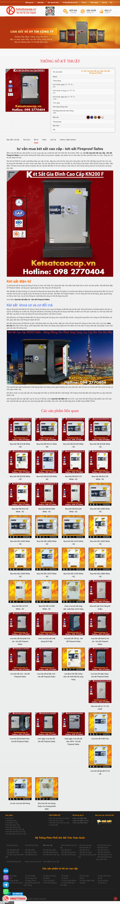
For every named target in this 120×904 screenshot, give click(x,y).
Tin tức (84, 2)
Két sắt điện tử (85, 847)
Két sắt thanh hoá (104, 845)
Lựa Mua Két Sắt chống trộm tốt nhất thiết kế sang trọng (73, 676)
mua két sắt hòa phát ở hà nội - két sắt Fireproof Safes (20, 641)
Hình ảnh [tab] (26, 139)
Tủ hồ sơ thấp (30, 876)
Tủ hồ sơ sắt (84, 876)
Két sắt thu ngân (86, 852)
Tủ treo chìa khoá (104, 876)
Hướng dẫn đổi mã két (70, 2)
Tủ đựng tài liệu (12, 880)
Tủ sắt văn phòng (49, 876)
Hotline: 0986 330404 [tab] (68, 139)
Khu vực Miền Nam (81, 823)
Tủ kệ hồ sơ (102, 883)
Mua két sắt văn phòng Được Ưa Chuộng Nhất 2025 (47, 806)
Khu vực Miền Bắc (80, 818)
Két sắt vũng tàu (86, 845)
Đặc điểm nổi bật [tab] (13, 139)
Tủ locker (64, 878)
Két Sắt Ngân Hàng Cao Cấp (16, 834)
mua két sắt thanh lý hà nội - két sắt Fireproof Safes (100, 641)
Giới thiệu (40, 2)
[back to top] (115, 899)
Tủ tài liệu (65, 876)
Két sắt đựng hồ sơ (105, 854)
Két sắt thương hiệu (50, 852)
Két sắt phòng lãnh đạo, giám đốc (104, 858)
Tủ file (82, 878)
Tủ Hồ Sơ (10, 818)
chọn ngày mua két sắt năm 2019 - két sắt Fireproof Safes (73, 741)
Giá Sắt (82, 883)
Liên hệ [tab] (53, 139)
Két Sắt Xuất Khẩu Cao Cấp (59, 823)
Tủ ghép (46, 878)
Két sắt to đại (84, 850)
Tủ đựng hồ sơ (30, 880)
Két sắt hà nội (103, 847)
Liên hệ (104, 2)
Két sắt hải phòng (31, 845)
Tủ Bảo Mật (54, 825)
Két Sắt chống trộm (14, 861)
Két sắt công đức (104, 852)
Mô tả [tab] (36, 139)
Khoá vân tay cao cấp (33, 861)
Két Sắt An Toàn (12, 823)
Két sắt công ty (103, 850)
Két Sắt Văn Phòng (56, 820)
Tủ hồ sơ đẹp (12, 876)
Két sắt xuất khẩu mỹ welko (59, 818)
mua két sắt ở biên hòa (100, 738)
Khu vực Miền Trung (81, 820)
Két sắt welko (30, 850)
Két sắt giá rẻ (66, 850)
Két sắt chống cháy (68, 852)
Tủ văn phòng (103, 880)
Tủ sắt (100, 878)
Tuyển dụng (94, 2)
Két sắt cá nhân (31, 852)
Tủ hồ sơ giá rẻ (48, 880)
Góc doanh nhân (53, 2)
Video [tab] (44, 139)
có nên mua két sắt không (20, 803)
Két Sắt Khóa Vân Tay (51, 854)
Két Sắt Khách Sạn (13, 825)
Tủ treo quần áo (31, 878)
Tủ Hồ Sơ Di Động (50, 883)
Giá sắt (9, 878)
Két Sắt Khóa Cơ (31, 854)
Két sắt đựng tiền (13, 850)
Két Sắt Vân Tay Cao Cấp (15, 829)
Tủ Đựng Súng (11, 820)
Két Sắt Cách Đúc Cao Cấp (16, 831)
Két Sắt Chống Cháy (14, 827)
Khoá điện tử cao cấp (51, 861)
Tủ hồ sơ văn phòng (68, 880)
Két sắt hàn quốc (49, 850)
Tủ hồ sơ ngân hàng (87, 880)
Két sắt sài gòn (12, 845)
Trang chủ (30, 2)
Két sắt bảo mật (13, 852)
